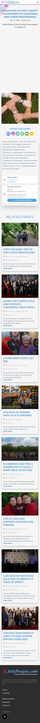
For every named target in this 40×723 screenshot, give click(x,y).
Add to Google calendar (23, 200)
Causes (5, 690)
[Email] (27, 134)
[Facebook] (8, 134)
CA (16, 180)
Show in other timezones (15, 197)
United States (11, 182)
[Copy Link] (32, 134)
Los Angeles (11, 180)
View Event (7, 268)
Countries (6, 693)
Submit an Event (8, 699)
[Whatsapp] (22, 134)
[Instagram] (13, 134)
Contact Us (6, 705)
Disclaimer (6, 702)
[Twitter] (18, 134)
